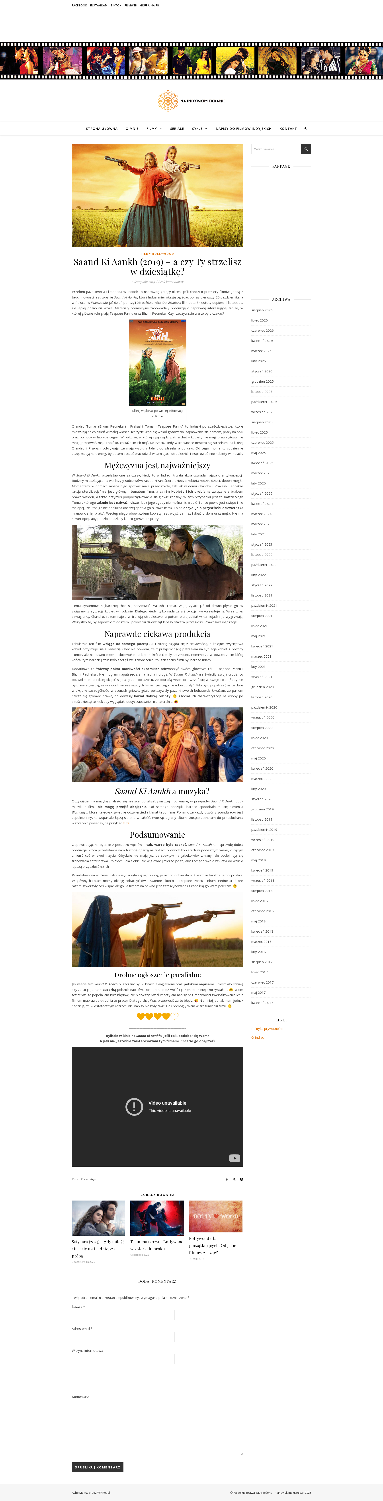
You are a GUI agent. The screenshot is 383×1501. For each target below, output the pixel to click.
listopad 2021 (261, 595)
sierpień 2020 (262, 727)
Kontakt (288, 128)
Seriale (177, 128)
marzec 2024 (261, 513)
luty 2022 (258, 575)
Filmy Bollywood (157, 254)
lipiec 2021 (259, 626)
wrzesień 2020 (262, 717)
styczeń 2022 (261, 585)
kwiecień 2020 (262, 768)
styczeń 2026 (261, 371)
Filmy (152, 128)
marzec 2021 (261, 656)
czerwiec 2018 (262, 911)
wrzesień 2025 (262, 412)
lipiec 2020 (259, 738)
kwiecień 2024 (262, 503)
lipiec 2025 (259, 432)
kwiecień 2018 (262, 931)
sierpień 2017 (262, 962)
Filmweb (131, 5)
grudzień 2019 (262, 809)
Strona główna (102, 128)
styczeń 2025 (261, 493)
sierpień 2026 (262, 310)
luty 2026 (258, 361)
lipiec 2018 (259, 901)
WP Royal (103, 1493)
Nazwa (78, 1306)
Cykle (197, 128)
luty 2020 (258, 788)
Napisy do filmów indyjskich (244, 128)
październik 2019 (264, 829)
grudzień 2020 (262, 687)
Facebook (79, 5)
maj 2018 (258, 921)
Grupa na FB (149, 5)
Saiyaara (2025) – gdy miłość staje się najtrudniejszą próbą (98, 1249)
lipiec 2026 (259, 320)
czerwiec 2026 (262, 330)
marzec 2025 (261, 473)
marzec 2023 (261, 524)
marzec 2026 (261, 351)
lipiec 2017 (259, 972)
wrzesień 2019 (262, 839)
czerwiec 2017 (262, 982)
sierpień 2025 (262, 422)
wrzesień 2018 (262, 880)
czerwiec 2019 (262, 850)
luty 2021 (258, 666)
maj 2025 (258, 452)
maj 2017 (258, 992)
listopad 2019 (261, 819)
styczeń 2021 (261, 676)
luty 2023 (258, 534)
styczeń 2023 (261, 544)
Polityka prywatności (267, 1028)
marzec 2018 (261, 941)
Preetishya (88, 1179)
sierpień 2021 (262, 615)
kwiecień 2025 (262, 463)
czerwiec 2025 (262, 442)
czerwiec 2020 (262, 748)
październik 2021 (264, 605)
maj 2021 (258, 636)
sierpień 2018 (262, 890)
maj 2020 (258, 758)
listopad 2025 (261, 391)
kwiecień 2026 (262, 340)
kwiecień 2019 (262, 870)
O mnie (132, 128)
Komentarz (80, 1396)
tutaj (126, 823)
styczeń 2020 (261, 799)
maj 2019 (258, 860)
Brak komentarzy (171, 281)
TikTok (116, 5)
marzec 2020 (261, 778)
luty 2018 (258, 951)
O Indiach (258, 1037)
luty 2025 (258, 483)
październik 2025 (264, 401)
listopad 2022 (261, 554)
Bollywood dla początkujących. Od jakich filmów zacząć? (214, 1245)
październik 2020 (264, 707)
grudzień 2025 (262, 381)
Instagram (98, 5)
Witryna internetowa (87, 1350)
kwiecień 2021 (262, 646)
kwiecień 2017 (262, 1002)
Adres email (82, 1328)
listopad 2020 (261, 697)
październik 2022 (264, 564)
